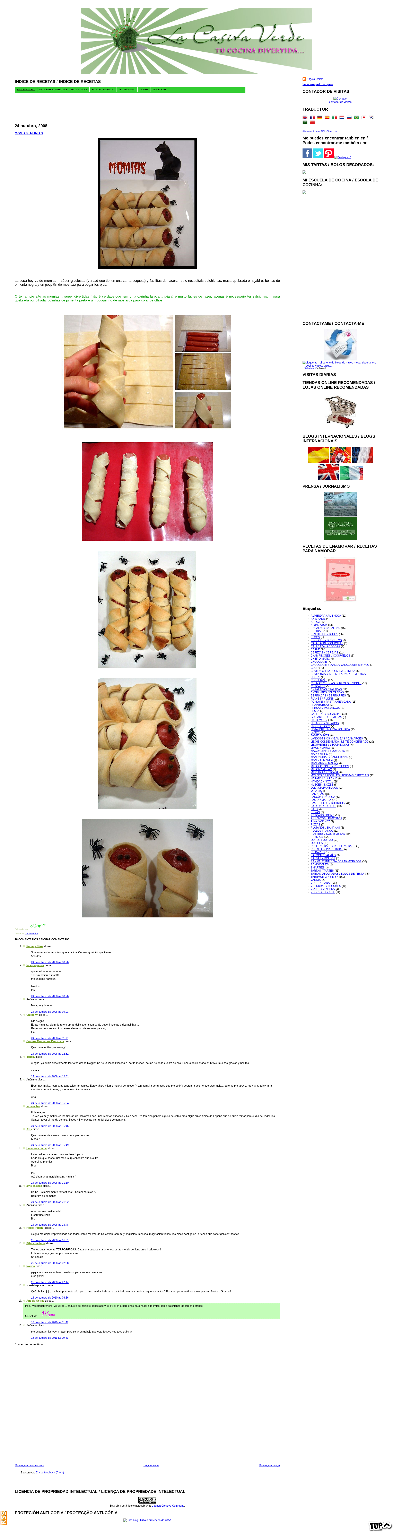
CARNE (315, 649)
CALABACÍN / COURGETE (327, 643)
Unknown (32, 1014)
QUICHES (317, 843)
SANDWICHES (320, 864)
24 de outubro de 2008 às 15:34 (50, 1103)
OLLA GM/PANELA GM (325, 787)
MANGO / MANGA (322, 760)
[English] (306, 118)
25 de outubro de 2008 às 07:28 (50, 1263)
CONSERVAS (319, 680)
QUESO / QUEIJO (322, 839)
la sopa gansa (35, 965)
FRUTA (315, 710)
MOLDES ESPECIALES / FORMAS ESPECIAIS (340, 775)
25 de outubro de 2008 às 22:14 (50, 1282)
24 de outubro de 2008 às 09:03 (50, 1011)
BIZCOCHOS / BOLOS (324, 634)
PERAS (315, 812)
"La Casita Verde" (311, 368)
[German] (320, 118)
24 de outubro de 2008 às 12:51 (50, 1076)
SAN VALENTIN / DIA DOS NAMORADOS (336, 861)
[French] (313, 118)
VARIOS (316, 879)
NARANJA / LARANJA (324, 778)
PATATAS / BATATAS (323, 806)
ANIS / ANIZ (318, 618)
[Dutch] (342, 118)
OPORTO (316, 790)
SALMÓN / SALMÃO (323, 855)
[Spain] (328, 118)
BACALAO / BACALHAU (325, 628)
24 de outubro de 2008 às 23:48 (50, 1224)
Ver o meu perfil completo (318, 84)
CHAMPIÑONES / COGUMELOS (330, 655)
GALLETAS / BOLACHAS (326, 714)
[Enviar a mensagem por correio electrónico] (46, 929)
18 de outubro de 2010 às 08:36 (50, 1297)
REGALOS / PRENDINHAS (327, 849)
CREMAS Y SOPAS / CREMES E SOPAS (336, 683)
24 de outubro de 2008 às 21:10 (50, 1182)
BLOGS (315, 637)
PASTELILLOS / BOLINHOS (328, 803)
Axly (29, 1129)
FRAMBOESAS (320, 704)
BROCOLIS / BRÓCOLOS (326, 640)
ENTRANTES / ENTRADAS (327, 692)
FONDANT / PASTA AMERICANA (331, 701)
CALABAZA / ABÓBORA (325, 646)
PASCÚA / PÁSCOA (323, 796)
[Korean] (372, 118)
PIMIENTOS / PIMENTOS (326, 818)
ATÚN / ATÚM (319, 624)
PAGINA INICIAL (26, 89)
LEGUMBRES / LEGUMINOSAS (330, 744)
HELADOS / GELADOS (325, 723)
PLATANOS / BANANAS (325, 827)
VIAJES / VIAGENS (323, 889)
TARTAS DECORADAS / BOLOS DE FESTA (337, 873)
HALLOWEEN (31, 933)
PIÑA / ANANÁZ (320, 821)
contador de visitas (340, 101)
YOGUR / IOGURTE (323, 892)
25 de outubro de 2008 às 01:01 (50, 1240)
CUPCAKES (318, 686)
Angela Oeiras (35, 1300)
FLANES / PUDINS (322, 698)
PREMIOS (317, 836)
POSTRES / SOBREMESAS (328, 833)
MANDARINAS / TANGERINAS (329, 757)
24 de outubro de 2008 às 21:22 (50, 1202)
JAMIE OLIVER (320, 735)
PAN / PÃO (317, 793)
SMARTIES (318, 867)
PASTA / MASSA (321, 800)
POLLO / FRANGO (322, 830)
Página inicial (151, 1465)
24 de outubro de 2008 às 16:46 (50, 1126)
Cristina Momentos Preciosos (45, 1041)
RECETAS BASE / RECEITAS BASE (333, 846)
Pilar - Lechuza (35, 1243)
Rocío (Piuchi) (35, 1227)
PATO (314, 809)
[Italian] (335, 118)
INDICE (315, 732)
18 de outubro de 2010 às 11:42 (49, 1322)
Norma (30, 1266)
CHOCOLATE (319, 661)
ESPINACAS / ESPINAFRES (328, 695)
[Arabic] (306, 123)
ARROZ (315, 621)
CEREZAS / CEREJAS (324, 652)
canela (30, 1056)
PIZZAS (315, 824)
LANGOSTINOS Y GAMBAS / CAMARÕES (337, 738)
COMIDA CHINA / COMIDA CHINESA (333, 671)
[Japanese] (364, 118)
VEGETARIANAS (321, 882)
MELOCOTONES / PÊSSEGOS (330, 766)
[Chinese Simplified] (313, 123)
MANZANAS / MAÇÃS (324, 763)
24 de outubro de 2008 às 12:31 (50, 1053)
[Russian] (350, 118)
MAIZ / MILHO (319, 753)
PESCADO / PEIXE (322, 815)
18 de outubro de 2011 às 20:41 (49, 1337)
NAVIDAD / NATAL (322, 781)
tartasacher (33, 1106)
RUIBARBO (318, 852)
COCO (314, 667)
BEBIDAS (317, 631)
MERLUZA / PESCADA (325, 772)
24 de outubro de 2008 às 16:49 (50, 1145)
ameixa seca (34, 1185)
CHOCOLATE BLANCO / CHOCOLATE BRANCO (340, 664)
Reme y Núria (34, 946)
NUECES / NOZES (322, 784)
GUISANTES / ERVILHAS (326, 717)
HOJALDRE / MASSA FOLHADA (330, 729)
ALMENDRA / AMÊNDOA (326, 615)
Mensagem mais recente (29, 1465)
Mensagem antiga (269, 1465)
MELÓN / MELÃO (321, 769)
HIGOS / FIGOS (320, 726)
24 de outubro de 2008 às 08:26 (50, 962)
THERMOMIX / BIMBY (324, 876)
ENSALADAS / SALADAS (326, 689)
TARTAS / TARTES (322, 870)
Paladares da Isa (36, 1148)
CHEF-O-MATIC (320, 658)
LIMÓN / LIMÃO (320, 747)
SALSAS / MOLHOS (323, 858)
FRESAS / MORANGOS (325, 707)
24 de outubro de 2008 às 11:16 (49, 1038)
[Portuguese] (357, 118)
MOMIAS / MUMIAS (29, 133)
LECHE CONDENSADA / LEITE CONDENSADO (339, 741)
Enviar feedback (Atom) (50, 1472)
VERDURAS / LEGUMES (326, 886)
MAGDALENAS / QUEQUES (328, 750)
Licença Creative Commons (167, 1505)
